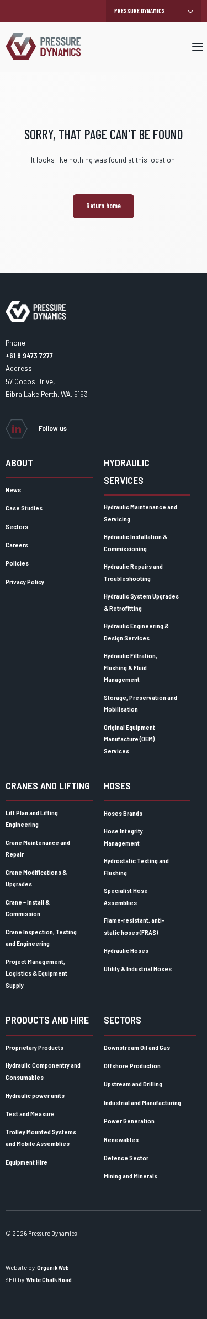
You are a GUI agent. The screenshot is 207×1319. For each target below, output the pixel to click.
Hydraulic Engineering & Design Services (136, 632)
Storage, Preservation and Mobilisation (140, 703)
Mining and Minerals (130, 1176)
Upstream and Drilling (133, 1083)
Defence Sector (126, 1157)
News (13, 489)
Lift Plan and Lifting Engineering (32, 818)
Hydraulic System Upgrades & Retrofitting (141, 602)
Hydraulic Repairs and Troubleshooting (133, 572)
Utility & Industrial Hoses (138, 968)
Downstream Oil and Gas (137, 1047)
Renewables (121, 1139)
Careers (17, 544)
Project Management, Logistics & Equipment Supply (36, 973)
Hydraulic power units (35, 1095)
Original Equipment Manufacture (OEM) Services (129, 739)
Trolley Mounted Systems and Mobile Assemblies (41, 1138)
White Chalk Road (49, 1279)
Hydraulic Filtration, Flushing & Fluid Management (130, 667)
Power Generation (129, 1120)
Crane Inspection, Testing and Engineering (41, 937)
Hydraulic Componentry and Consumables (43, 1071)
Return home (103, 205)
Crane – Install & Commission (28, 908)
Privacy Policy (25, 581)
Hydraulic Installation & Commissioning (135, 542)
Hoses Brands (123, 813)
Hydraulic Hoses (126, 950)
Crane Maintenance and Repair (38, 848)
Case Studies (24, 508)
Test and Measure (30, 1113)
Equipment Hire (26, 1162)
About (19, 462)
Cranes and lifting (48, 785)
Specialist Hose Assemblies (126, 896)
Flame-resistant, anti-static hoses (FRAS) (134, 926)
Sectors (17, 526)
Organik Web (53, 1267)
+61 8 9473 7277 (29, 355)
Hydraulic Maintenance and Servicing (140, 513)
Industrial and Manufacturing (142, 1102)
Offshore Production (132, 1065)
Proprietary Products (34, 1047)
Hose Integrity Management (123, 837)
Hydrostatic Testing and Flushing (136, 866)
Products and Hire (47, 1020)
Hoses (117, 785)
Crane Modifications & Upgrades (36, 878)
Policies (17, 563)
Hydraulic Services (127, 471)
